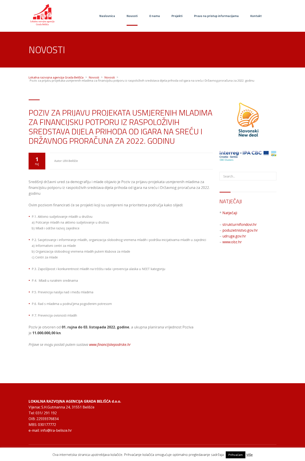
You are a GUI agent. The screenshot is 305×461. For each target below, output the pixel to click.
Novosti (132, 15)
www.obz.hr (232, 241)
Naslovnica (107, 15)
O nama (154, 15)
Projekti (176, 15)
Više (249, 454)
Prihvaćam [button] (235, 455)
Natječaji (229, 212)
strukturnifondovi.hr (239, 224)
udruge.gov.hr (234, 236)
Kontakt (256, 15)
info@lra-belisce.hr (56, 430)
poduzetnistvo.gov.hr (240, 230)
